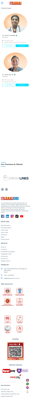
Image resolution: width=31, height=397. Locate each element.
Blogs (2, 237)
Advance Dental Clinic (7, 396)
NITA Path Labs (5, 389)
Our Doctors (4, 258)
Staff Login (4, 234)
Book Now (22, 45)
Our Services (4, 256)
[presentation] (2, 189)
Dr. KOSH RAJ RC (8, 74)
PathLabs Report (5, 225)
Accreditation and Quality (8, 251)
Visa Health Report (6, 227)
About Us (3, 247)
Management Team (6, 254)
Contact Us (4, 249)
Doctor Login (4, 232)
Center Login (4, 230)
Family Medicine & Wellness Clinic (10, 394)
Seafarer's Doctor (5, 261)
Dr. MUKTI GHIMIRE (8, 35)
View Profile (9, 45)
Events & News (5, 239)
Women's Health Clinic (7, 391)
